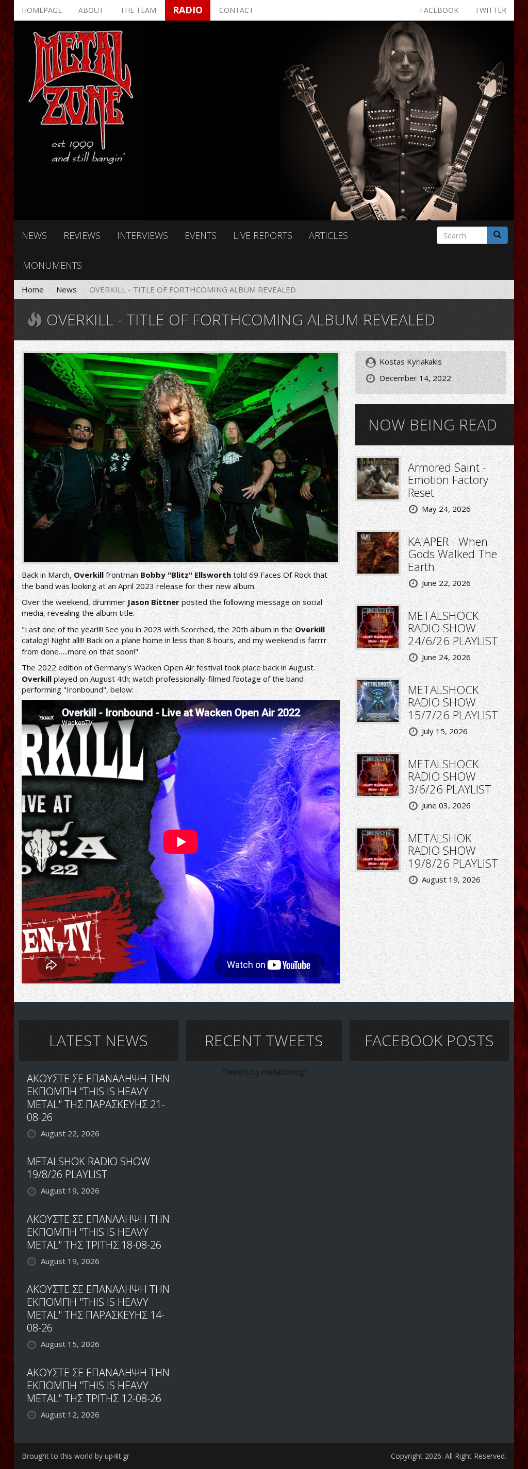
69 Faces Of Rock (280, 574)
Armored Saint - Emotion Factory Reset (448, 479)
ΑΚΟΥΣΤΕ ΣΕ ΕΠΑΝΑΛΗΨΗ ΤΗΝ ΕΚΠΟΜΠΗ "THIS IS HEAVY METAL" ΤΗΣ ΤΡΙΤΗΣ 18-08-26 (98, 1232)
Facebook (439, 10)
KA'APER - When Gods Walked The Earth (452, 553)
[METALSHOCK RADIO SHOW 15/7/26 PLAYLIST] (378, 700)
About (91, 10)
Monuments (52, 265)
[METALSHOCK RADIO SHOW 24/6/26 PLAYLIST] (378, 625)
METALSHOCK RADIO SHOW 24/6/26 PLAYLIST (453, 628)
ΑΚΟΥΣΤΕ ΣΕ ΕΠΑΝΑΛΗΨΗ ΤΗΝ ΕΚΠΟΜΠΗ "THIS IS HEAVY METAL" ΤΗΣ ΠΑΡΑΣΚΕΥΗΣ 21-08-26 (98, 1097)
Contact (236, 10)
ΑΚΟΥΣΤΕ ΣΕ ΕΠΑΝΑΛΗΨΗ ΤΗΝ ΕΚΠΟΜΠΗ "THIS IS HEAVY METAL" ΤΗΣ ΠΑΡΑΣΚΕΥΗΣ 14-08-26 (98, 1308)
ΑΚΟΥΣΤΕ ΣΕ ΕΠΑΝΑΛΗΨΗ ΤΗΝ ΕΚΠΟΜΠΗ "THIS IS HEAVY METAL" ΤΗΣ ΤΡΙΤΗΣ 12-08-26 (98, 1385)
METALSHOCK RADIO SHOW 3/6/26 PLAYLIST (449, 776)
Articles (328, 235)
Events (201, 235)
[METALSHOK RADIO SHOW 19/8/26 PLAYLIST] (378, 848)
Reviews (82, 235)
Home (33, 289)
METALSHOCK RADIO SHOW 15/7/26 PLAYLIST (453, 702)
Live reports (262, 235)
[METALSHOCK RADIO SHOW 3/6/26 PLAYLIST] (378, 774)
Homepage (42, 10)
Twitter (490, 10)
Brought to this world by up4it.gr (75, 1456)
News (34, 235)
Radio (188, 10)
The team (138, 10)
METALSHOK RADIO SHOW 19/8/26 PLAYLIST (453, 850)
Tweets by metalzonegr (264, 1071)
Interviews (142, 235)
